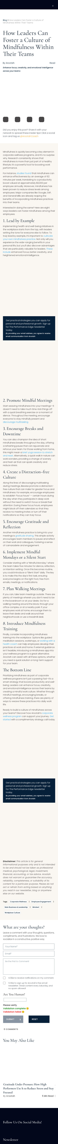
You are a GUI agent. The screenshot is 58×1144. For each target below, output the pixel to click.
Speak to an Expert (39, 1125)
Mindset (36, 907)
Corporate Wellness (18, 901)
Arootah (10, 1096)
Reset (35, 1019)
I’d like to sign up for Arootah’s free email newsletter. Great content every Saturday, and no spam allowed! (30, 986)
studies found (23, 173)
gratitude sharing (24, 535)
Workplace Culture (12, 913)
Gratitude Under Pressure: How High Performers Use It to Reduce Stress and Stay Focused (28, 1088)
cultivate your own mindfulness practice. (28, 237)
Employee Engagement (41, 901)
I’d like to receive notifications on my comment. (31, 978)
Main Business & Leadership (16, 907)
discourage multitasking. (16, 422)
